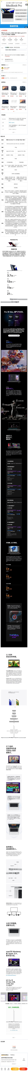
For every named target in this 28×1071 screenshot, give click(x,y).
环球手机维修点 (4, 1055)
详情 (15, 1)
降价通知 (11, 43)
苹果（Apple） (12, 122)
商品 (10, 1)
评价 (13, 1)
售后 (18, 1)
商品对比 (18, 43)
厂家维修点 (12, 1054)
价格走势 (4, 43)
